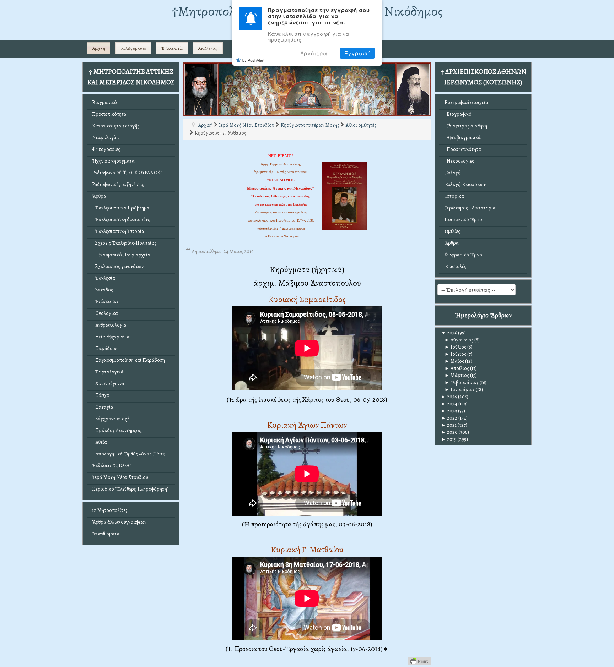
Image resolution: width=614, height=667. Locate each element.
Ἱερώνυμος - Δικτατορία (470, 207)
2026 (449, 332)
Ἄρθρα (99, 196)
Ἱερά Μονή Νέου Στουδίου (120, 477)
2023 (449, 411)
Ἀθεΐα (99, 442)
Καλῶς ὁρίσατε (133, 48)
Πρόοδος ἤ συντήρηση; (117, 430)
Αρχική (98, 48)
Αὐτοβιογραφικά (463, 137)
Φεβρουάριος (462, 382)
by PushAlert (253, 60)
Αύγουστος (459, 340)
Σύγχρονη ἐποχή (111, 418)
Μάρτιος (457, 375)
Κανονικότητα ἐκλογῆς (115, 125)
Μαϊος (454, 361)
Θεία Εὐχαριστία (111, 336)
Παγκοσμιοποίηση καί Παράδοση (128, 360)
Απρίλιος (457, 368)
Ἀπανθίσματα (106, 533)
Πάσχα (100, 395)
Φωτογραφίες (106, 149)
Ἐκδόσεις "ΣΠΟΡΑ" (111, 465)
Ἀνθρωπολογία (109, 325)
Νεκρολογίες (105, 137)
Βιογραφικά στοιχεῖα (466, 102)
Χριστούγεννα (108, 383)
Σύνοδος (102, 289)
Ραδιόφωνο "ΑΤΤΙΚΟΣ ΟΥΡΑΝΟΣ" (127, 172)
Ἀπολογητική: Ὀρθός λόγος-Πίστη (128, 453)
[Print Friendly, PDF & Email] (419, 660)
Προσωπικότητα (109, 114)
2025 (449, 396)
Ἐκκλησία (103, 278)
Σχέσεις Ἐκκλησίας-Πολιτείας (124, 243)
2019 (449, 439)
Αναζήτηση (207, 48)
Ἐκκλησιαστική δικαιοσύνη (121, 219)
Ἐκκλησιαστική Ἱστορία (118, 231)
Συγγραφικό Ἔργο (463, 254)
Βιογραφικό (104, 102)
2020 (449, 432)
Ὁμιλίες (452, 231)
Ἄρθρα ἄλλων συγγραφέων (119, 522)
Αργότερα (313, 53)
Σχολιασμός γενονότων (118, 266)
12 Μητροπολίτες (110, 510)
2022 (449, 418)
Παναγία (102, 407)
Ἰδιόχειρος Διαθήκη (466, 125)
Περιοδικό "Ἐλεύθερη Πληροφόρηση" (130, 489)
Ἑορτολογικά (108, 371)
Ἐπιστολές (455, 266)
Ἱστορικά (454, 196)
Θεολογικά (105, 313)
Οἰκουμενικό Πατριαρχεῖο (121, 254)
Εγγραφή (357, 53)
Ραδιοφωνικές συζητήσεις (118, 184)
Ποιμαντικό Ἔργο (463, 219)
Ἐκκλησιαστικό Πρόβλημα (121, 207)
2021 (449, 425)
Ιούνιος (455, 354)
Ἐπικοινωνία (172, 48)
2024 (449, 403)
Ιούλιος (455, 347)
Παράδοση (105, 348)
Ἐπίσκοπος (105, 301)
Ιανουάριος (460, 389)
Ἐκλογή (452, 172)
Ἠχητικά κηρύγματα (113, 161)
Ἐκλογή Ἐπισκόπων (465, 184)
